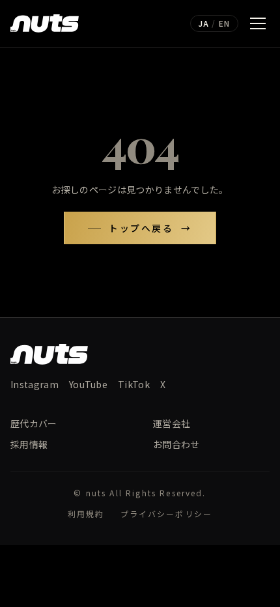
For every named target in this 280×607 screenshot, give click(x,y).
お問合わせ (176, 444)
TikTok (134, 384)
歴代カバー (33, 423)
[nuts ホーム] (44, 23)
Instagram (34, 384)
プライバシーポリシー (166, 514)
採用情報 (29, 444)
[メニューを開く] (258, 23)
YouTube (88, 384)
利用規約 (86, 514)
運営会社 (171, 423)
